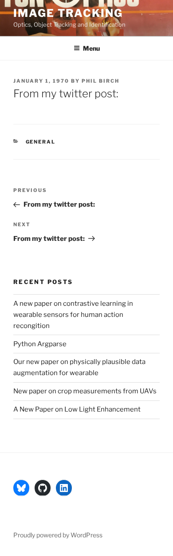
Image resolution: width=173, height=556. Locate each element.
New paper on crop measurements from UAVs (85, 391)
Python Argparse (40, 344)
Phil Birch (100, 81)
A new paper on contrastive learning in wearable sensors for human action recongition (73, 315)
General (41, 142)
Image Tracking (68, 13)
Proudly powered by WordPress (57, 535)
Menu (91, 48)
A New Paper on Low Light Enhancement (77, 409)
